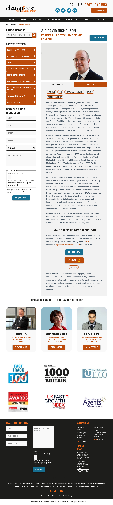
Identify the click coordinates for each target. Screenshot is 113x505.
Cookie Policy (67, 496)
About (23, 20)
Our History (72, 20)
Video (90, 84)
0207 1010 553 (96, 5)
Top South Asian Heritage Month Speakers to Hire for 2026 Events (83, 464)
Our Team (36, 20)
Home (11, 20)
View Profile (21, 347)
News (87, 20)
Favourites (100, 10)
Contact (99, 20)
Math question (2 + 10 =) (18, 173)
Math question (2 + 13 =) (42, 454)
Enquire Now (98, 38)
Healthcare (14, 24)
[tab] (57, 84)
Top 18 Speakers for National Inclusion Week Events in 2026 (83, 470)
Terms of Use (45, 496)
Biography (57, 84)
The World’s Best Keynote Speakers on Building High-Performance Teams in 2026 (83, 456)
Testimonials (53, 20)
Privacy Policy (56, 496)
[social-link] (51, 491)
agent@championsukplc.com (68, 245)
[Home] (21, 9)
